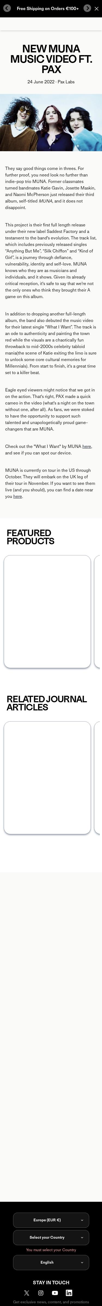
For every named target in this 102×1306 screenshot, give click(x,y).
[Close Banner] (96, 8)
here (86, 446)
